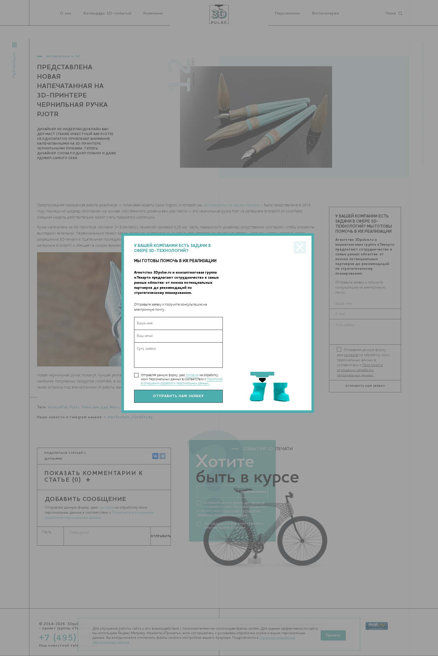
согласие (192, 375)
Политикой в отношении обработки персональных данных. (182, 381)
